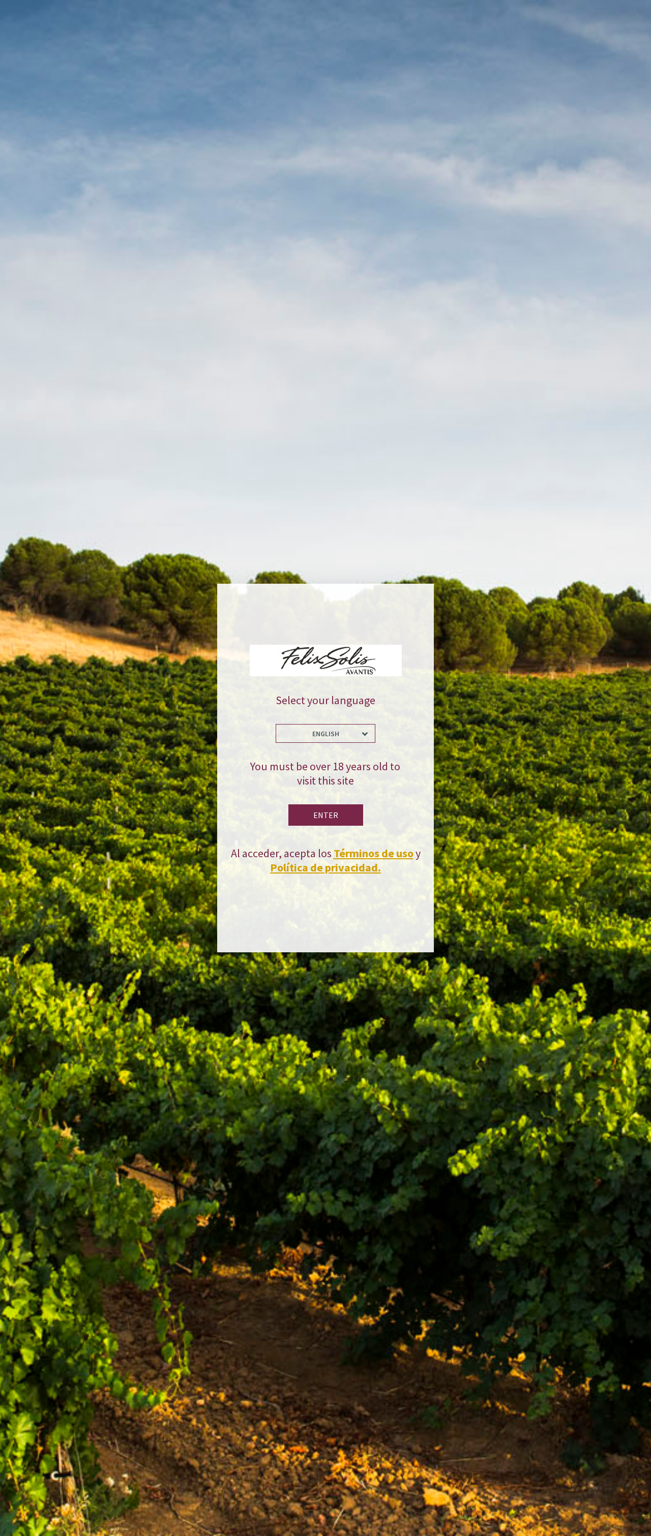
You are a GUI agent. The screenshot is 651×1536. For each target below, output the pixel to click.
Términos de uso (373, 853)
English (325, 733)
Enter (325, 815)
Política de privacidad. (325, 867)
